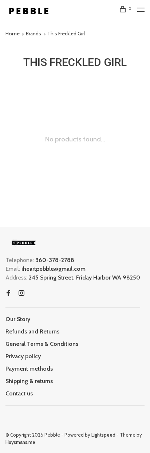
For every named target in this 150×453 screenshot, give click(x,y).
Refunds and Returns (32, 331)
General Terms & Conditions (41, 343)
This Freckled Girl (66, 33)
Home (12, 33)
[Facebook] (8, 293)
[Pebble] (23, 242)
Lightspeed (103, 435)
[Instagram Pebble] (21, 293)
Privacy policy (23, 356)
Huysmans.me (20, 442)
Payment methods (29, 368)
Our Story (17, 319)
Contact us (19, 393)
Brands (33, 33)
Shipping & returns (29, 381)
